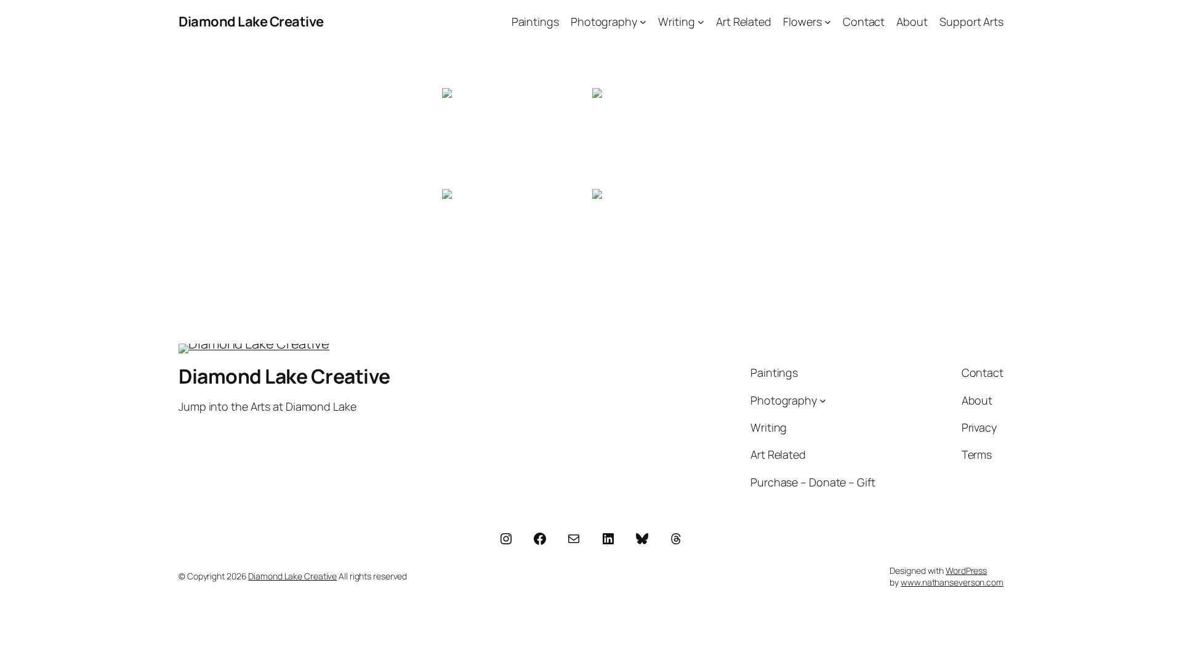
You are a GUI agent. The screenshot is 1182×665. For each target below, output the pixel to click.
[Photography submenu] (643, 21)
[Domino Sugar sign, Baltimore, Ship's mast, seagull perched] (666, 137)
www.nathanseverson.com (952, 582)
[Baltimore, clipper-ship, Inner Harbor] (666, 238)
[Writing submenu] (701, 21)
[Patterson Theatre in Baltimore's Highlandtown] (516, 238)
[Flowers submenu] (827, 21)
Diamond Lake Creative (251, 21)
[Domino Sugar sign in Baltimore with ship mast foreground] (516, 137)
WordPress (966, 570)
